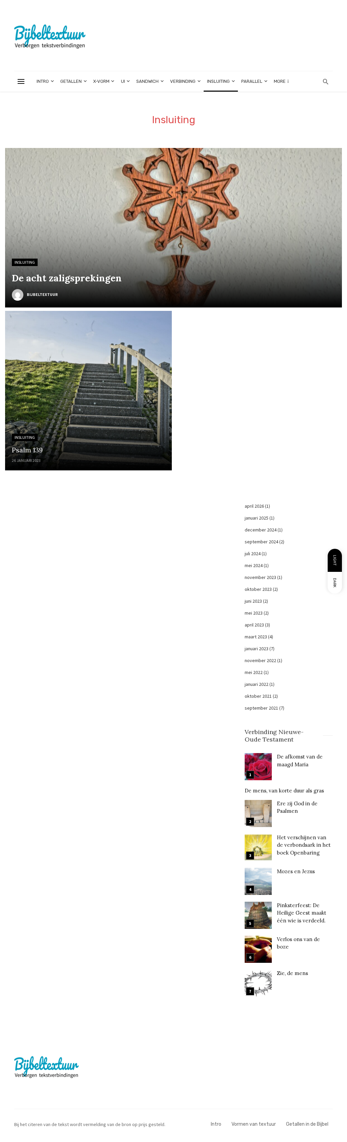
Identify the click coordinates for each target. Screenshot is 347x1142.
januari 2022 (256, 684)
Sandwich (147, 81)
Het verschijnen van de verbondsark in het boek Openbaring (304, 845)
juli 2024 (253, 553)
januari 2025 (256, 518)
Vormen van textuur (253, 1124)
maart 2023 (256, 637)
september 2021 (261, 708)
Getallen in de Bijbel (307, 1124)
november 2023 (260, 577)
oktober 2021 (258, 696)
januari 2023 (256, 648)
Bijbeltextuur (42, 294)
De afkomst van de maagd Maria (300, 760)
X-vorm (101, 81)
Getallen (71, 81)
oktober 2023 (258, 589)
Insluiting (218, 81)
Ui (123, 81)
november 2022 (260, 660)
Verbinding (183, 81)
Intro (43, 81)
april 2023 (254, 625)
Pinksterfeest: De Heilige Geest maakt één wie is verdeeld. (301, 913)
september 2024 (261, 542)
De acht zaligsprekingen (67, 278)
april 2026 (254, 506)
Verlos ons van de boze (298, 943)
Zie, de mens (292, 973)
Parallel (251, 81)
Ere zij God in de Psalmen (297, 807)
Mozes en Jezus (296, 871)
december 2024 (261, 530)
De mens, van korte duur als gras (284, 790)
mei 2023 (254, 613)
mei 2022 (254, 672)
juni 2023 (253, 601)
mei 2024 (254, 565)
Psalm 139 (27, 450)
